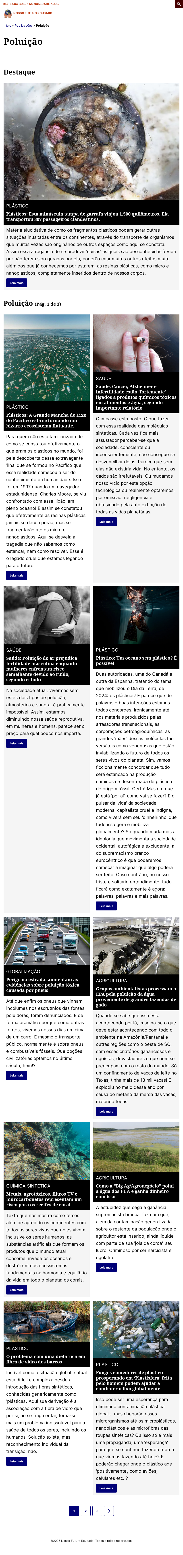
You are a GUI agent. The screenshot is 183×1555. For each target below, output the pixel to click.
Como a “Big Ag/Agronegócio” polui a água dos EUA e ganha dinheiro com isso (135, 1191)
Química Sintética (28, 1186)
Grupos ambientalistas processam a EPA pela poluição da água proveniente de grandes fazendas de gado (136, 997)
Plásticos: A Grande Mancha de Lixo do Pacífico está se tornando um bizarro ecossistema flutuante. (46, 420)
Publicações (23, 25)
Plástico (17, 206)
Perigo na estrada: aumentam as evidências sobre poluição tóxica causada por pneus (42, 984)
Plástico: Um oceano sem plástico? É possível (136, 660)
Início (7, 25)
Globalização (23, 971)
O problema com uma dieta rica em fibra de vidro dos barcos (45, 1359)
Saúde (103, 378)
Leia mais (16, 283)
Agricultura (111, 980)
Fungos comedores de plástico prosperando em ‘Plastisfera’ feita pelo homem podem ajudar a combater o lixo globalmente (134, 1380)
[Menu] (174, 13)
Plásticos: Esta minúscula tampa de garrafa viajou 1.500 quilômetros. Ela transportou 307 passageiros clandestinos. (87, 216)
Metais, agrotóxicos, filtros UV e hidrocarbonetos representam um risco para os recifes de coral (44, 1199)
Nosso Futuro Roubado (32, 13)
